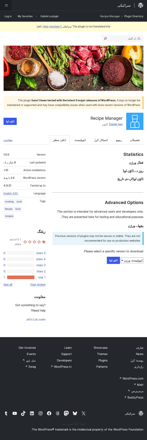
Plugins (103, 360)
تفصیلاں (135, 140)
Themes (102, 354)
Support (66, 354)
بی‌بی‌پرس (135, 391)
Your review (38, 284)
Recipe (9, 209)
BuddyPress (133, 397)
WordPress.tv (61, 366)
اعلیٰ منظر (59, 140)
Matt (138, 384)
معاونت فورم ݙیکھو (36, 318)
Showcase (101, 347)
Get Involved (27, 347)
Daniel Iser (116, 124)
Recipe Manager (107, 118)
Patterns (102, 366)
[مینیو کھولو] (5, 5)
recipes (9, 216)
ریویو (119, 140)
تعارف (139, 347)
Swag (30, 366)
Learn (68, 347)
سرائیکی (130, 413)
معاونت (8, 140)
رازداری (138, 366)
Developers (64, 360)
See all (8, 284)
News (139, 354)
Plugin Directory (133, 16)
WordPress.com (131, 378)
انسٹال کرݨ (101, 140)
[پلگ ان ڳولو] (105, 38)
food (17, 209)
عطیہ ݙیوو (29, 360)
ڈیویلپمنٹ (80, 140)
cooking (9, 201)
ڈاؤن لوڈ (10, 121)
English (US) (11, 193)
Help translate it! (49, 26)
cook (19, 201)
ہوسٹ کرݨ (136, 360)
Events (31, 354)
